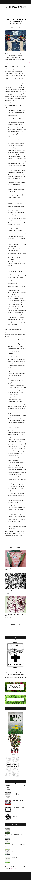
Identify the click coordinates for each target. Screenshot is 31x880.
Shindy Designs (13, 868)
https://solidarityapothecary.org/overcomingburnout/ (17, 63)
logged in (13, 631)
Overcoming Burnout (15, 15)
